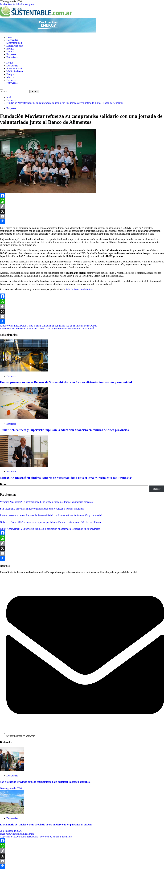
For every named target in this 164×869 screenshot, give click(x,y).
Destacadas (12, 40)
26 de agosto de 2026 (11, 788)
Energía (10, 48)
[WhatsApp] (82, 201)
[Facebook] (82, 195)
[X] (82, 211)
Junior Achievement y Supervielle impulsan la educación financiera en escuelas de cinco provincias (64, 430)
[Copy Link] (82, 206)
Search (35, 91)
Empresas (11, 54)
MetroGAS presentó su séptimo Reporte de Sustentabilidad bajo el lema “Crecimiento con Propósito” (66, 477)
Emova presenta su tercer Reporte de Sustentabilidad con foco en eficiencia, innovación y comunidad (66, 382)
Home (9, 37)
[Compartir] (82, 221)
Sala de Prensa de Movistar (79, 289)
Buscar (4, 484)
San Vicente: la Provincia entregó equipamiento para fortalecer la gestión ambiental (42, 508)
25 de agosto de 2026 (11, 830)
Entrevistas (11, 57)
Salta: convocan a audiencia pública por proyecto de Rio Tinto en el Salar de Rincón (47, 328)
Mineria (10, 51)
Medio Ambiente (14, 45)
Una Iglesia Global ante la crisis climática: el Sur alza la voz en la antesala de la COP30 (48, 325)
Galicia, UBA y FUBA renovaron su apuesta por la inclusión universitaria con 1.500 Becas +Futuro (50, 522)
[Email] (82, 216)
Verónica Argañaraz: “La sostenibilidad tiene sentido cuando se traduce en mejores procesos (46, 502)
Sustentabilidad (14, 42)
